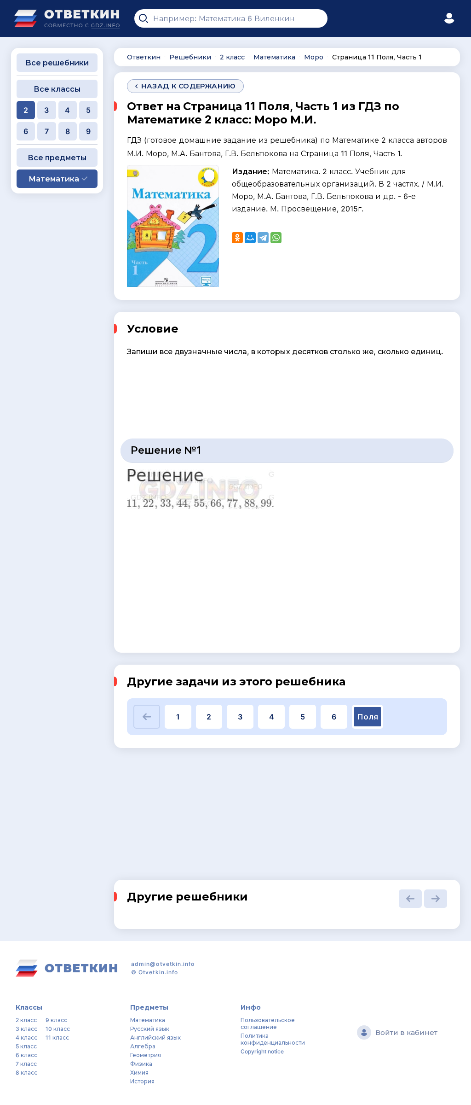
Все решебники (57, 62)
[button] (146, 717)
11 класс (57, 1037)
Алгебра (142, 1046)
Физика (141, 1063)
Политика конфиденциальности (273, 1039)
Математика (147, 1020)
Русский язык (149, 1028)
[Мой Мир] (250, 237)
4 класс (26, 1037)
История (142, 1081)
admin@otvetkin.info (163, 963)
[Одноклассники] (237, 237)
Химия (139, 1072)
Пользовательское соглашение (268, 1023)
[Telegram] (263, 237)
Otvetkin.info (158, 972)
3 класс (26, 1028)
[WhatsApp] (275, 237)
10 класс (58, 1028)
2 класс (26, 1020)
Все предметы (57, 157)
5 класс (26, 1046)
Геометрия (145, 1055)
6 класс (26, 1055)
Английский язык (155, 1037)
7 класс (26, 1063)
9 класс (56, 1020)
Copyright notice (262, 1051)
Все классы (57, 89)
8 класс (26, 1072)
